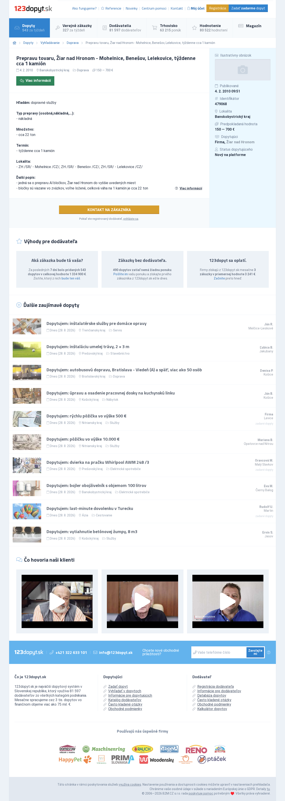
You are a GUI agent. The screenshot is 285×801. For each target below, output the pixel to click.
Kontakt (177, 8)
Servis (117, 330)
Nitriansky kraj (92, 423)
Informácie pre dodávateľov (219, 691)
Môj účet (198, 8)
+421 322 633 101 (71, 652)
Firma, (234, 142)
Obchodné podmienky (125, 709)
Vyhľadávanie (50, 43)
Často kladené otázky (125, 704)
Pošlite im (120, 274)
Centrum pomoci (154, 8)
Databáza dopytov (211, 695)
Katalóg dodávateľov (124, 700)
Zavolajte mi (255, 652)
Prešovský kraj (92, 353)
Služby (114, 423)
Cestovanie (104, 515)
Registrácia (217, 8)
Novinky (132, 8)
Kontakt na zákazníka (109, 210)
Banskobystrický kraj (232, 117)
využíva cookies (130, 784)
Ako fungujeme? (84, 8)
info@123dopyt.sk (115, 652)
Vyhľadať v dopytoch (124, 691)
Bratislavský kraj (93, 376)
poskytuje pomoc (201, 793)
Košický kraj (90, 399)
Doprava (73, 43)
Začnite (219, 278)
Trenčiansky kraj (93, 330)
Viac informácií (38, 80)
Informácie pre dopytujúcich (130, 695)
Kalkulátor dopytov (212, 709)
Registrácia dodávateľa (215, 686)
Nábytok (112, 399)
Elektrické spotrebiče (125, 469)
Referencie (113, 8)
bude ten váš (70, 278)
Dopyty (28, 43)
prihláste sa (130, 218)
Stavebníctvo (120, 353)
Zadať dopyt (248, 8)
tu (268, 789)
